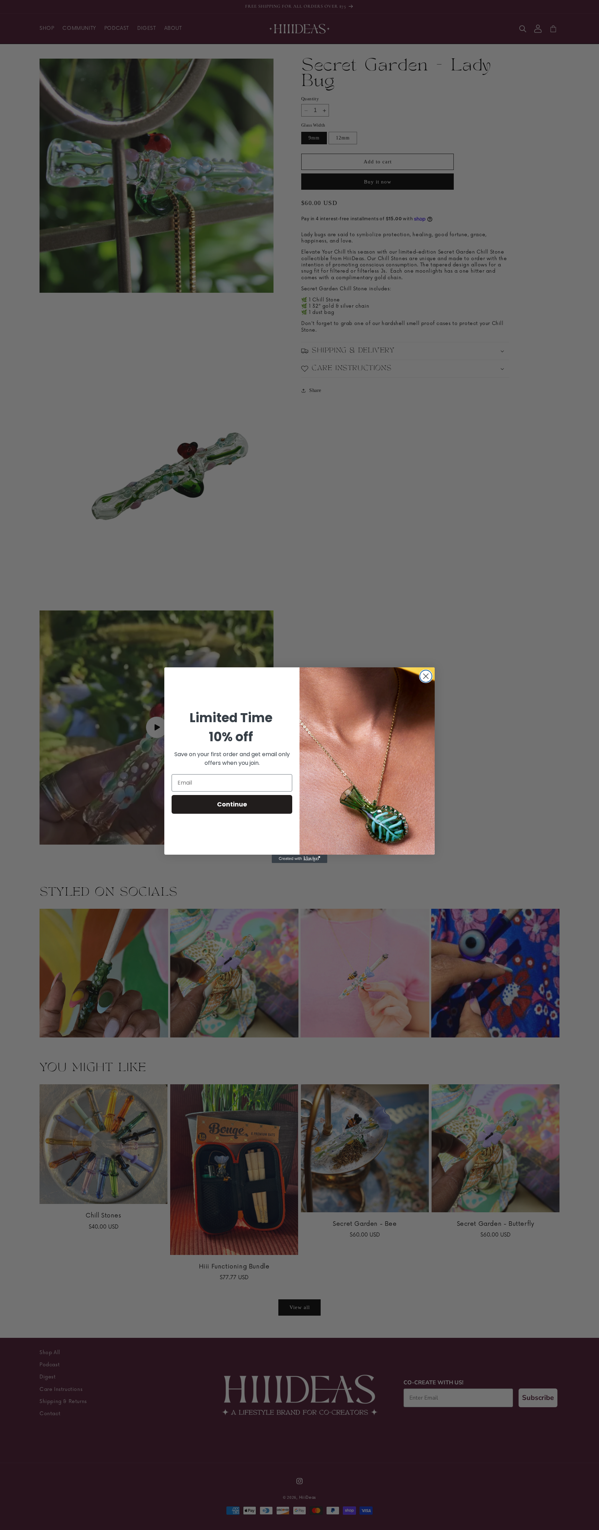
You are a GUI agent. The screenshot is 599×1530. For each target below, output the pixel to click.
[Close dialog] (426, 676)
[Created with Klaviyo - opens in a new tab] (299, 859)
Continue (232, 804)
